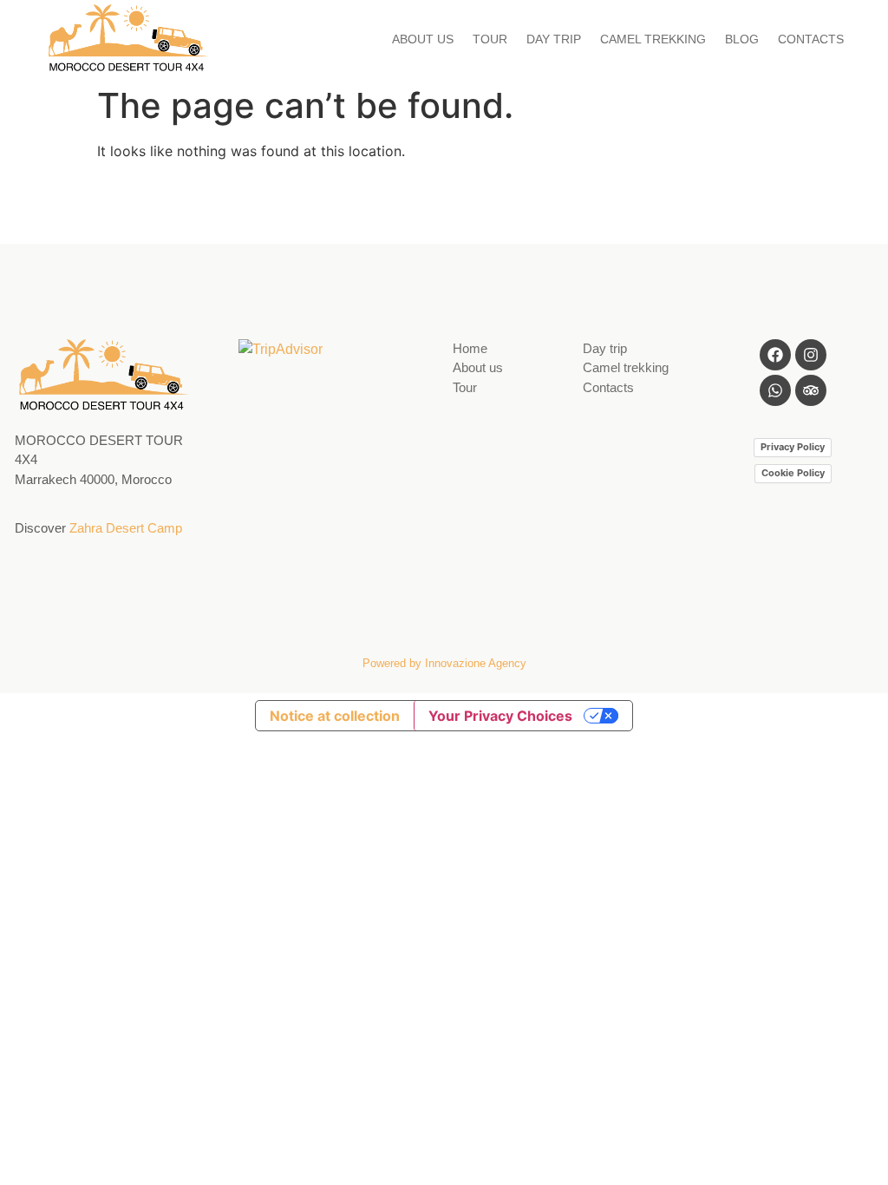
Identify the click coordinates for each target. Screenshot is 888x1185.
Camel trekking (626, 367)
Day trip (605, 348)
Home (470, 348)
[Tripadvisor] (810, 390)
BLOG (742, 39)
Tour (465, 387)
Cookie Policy (793, 473)
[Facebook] (775, 354)
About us (478, 367)
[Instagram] (810, 354)
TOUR (490, 39)
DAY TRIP (553, 39)
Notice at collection (335, 715)
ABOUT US (423, 39)
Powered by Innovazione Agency (444, 663)
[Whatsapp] (775, 390)
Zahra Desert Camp (125, 527)
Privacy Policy (793, 447)
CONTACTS (811, 39)
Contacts (608, 387)
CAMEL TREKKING (653, 39)
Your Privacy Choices (500, 715)
